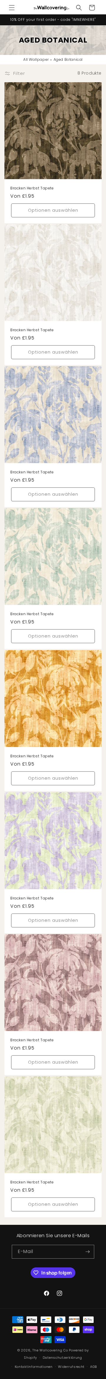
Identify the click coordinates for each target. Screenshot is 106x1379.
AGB (93, 1366)
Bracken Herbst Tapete (32, 188)
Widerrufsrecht (71, 1366)
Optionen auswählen (53, 210)
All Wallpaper (36, 59)
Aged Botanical (68, 59)
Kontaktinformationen (34, 1366)
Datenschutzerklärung (62, 1357)
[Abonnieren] (87, 1252)
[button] (11, 7)
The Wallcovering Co (50, 1350)
